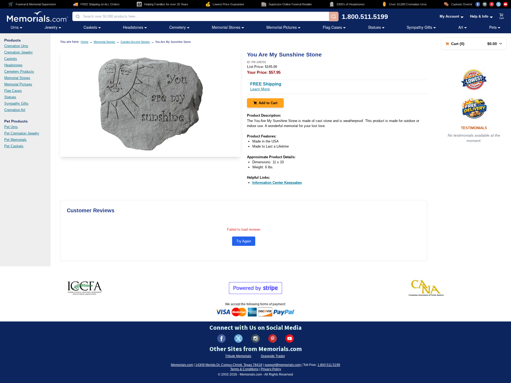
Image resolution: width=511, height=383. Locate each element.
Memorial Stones (226, 27)
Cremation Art (14, 110)
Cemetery (177, 27)
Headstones (133, 27)
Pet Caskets (13, 146)
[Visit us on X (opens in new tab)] (498, 4)
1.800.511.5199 (365, 16)
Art (460, 27)
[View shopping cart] (501, 16)
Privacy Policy (271, 369)
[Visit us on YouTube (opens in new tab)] (505, 4)
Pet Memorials (15, 140)
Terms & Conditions (244, 369)
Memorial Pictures (281, 27)
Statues (374, 27)
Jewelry (51, 27)
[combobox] (200, 16)
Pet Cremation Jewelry (21, 133)
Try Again (243, 241)
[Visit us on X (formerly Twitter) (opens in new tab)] (238, 338)
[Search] (334, 16)
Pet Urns (11, 127)
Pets (493, 27)
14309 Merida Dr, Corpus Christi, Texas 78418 (228, 365)
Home (84, 41)
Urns (15, 27)
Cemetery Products (19, 72)
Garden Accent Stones (135, 41)
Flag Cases (332, 27)
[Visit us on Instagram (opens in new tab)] (484, 4)
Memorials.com (182, 365)
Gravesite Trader (273, 356)
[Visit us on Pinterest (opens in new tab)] (491, 4)
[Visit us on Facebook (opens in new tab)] (477, 4)
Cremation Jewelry (18, 52)
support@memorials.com (283, 365)
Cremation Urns (16, 46)
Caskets (90, 27)
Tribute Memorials (238, 356)
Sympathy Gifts (419, 27)
